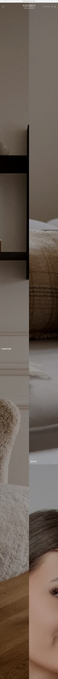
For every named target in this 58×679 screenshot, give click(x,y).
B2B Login (47, 6)
